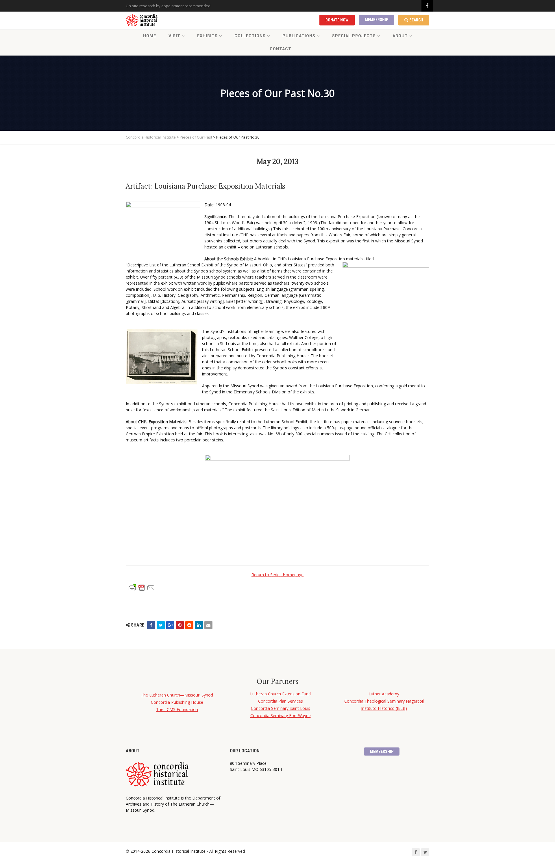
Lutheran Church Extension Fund (280, 694)
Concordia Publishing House (177, 702)
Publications (298, 36)
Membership (376, 19)
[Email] (208, 625)
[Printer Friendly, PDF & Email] (142, 587)
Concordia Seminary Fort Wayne (280, 715)
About (400, 36)
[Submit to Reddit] (189, 625)
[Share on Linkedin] (199, 625)
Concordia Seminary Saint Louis (280, 708)
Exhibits (207, 36)
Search (416, 20)
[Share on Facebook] (151, 625)
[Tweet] (161, 625)
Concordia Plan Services (280, 701)
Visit (174, 36)
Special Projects (354, 36)
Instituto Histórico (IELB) (384, 708)
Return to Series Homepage (277, 574)
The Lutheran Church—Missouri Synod (177, 695)
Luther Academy (384, 694)
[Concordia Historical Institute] (142, 20)
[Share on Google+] (170, 625)
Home (149, 36)
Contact (280, 49)
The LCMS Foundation (177, 709)
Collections (250, 36)
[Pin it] (180, 625)
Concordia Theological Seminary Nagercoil (384, 701)
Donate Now (337, 20)
